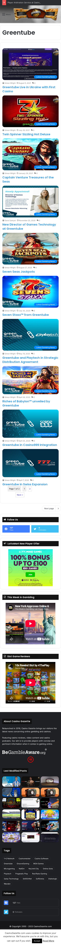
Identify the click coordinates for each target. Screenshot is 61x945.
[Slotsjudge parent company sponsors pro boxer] (30, 781)
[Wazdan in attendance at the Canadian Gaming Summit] (30, 826)
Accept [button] (37, 941)
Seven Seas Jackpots (18, 272)
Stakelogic (52, 879)
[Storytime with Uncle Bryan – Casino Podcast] (11, 792)
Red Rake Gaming (39, 874)
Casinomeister (24, 858)
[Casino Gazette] (36, 14)
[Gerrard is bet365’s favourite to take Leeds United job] (11, 813)
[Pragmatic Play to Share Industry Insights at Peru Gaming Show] (50, 826)
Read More (48, 940)
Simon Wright (10, 83)
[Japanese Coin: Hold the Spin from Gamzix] (50, 814)
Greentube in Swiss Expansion (25, 484)
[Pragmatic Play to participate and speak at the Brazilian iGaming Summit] (50, 803)
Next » (20, 495)
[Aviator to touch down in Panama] (30, 837)
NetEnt (21, 868)
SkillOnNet (27, 879)
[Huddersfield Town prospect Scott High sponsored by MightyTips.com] (11, 781)
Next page (49, 508)
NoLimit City (34, 868)
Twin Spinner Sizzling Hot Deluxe (26, 134)
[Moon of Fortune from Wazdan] (30, 814)
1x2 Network (9, 858)
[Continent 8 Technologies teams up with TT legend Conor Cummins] (50, 837)
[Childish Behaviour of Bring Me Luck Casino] (50, 792)
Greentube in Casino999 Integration (29, 445)
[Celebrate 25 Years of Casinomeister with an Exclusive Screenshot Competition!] (11, 803)
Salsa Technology (11, 879)
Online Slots (48, 868)
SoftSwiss (40, 879)
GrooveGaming (23, 863)
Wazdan (7, 884)
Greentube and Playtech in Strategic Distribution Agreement (30, 360)
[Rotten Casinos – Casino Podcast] (50, 780)
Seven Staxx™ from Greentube (25, 315)
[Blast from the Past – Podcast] (30, 792)
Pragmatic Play (21, 874)
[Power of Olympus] (11, 837)
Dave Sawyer (10, 220)
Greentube (8, 863)
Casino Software (41, 858)
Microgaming (9, 868)
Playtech (7, 874)
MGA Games (38, 863)
